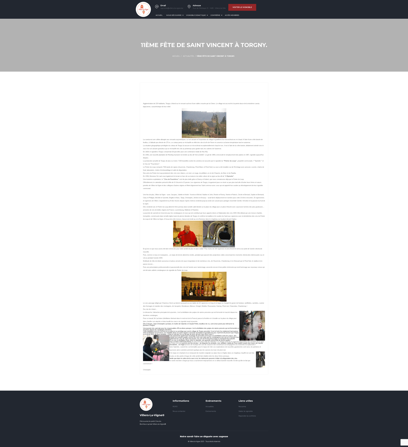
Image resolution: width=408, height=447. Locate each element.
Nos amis (242, 407)
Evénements (211, 411)
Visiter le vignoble (242, 7)
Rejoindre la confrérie (247, 416)
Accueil (159, 15)
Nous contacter (179, 411)
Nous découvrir (173, 15)
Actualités (188, 56)
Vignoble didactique (196, 15)
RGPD (175, 407)
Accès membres (232, 15)
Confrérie (215, 15)
